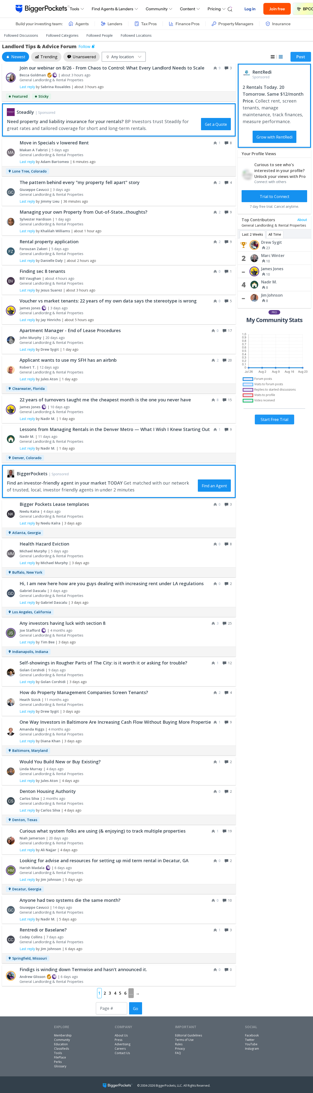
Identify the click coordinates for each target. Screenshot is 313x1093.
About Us (121, 1035)
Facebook (252, 1035)
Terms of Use (184, 1040)
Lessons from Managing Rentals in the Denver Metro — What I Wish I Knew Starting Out (115, 429)
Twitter (250, 1040)
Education (61, 1044)
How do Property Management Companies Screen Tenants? (84, 692)
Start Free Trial (274, 419)
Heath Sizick (30, 699)
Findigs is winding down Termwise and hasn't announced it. (83, 969)
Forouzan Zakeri (33, 248)
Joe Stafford (30, 630)
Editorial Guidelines (188, 1035)
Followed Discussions (21, 35)
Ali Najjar (48, 850)
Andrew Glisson (32, 976)
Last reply (27, 86)
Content (187, 8)
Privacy (180, 1048)
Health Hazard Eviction (44, 544)
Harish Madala (32, 867)
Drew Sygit (271, 242)
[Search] (230, 9)
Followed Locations (136, 35)
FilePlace (60, 1057)
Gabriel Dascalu (33, 590)
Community (157, 8)
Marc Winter (273, 255)
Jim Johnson (272, 295)
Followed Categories (62, 35)
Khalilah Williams (55, 231)
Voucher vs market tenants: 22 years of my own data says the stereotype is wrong (108, 301)
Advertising (122, 1044)
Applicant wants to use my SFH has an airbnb (68, 360)
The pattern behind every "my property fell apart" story (80, 182)
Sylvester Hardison (35, 219)
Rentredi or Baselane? (43, 930)
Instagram (252, 1048)
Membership (63, 1035)
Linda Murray (31, 769)
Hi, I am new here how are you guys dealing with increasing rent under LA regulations (112, 583)
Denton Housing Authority (48, 791)
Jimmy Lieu (50, 201)
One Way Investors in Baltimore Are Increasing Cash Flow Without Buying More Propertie (115, 722)
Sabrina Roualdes (55, 86)
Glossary (60, 1066)
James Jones (272, 268)
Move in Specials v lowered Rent (54, 143)
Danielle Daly (52, 260)
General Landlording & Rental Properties (51, 80)
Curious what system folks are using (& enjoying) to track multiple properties (103, 831)
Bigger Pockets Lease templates (54, 504)
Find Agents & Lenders (112, 8)
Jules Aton (49, 379)
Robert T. (28, 367)
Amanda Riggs (32, 729)
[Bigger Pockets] (43, 9)
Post (300, 56)
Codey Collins (31, 937)
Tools (74, 8)
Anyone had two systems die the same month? (70, 900)
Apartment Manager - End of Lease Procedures (70, 330)
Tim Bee (48, 642)
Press (118, 1040)
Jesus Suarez (51, 290)
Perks (58, 1062)
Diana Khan (50, 741)
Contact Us (122, 1053)
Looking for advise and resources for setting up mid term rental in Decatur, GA (104, 860)
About (302, 219)
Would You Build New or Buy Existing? (60, 762)
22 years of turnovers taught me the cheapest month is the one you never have (105, 400)
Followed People (99, 35)
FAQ (178, 1053)
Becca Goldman (33, 75)
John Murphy (31, 337)
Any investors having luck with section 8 (62, 623)
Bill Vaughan (30, 278)
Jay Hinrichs (51, 319)
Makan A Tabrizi (34, 150)
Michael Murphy (33, 551)
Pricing (214, 8)
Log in (250, 8)
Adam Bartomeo (55, 161)
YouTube (251, 1044)
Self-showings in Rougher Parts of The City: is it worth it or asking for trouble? (103, 663)
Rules (178, 1044)
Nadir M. (269, 282)
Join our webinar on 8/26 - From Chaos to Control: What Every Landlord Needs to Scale (112, 68)
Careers (120, 1048)
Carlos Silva (29, 798)
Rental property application (49, 241)
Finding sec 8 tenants (42, 271)
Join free (277, 8)
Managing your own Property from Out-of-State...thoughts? (83, 212)
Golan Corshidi (32, 670)
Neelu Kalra (29, 511)
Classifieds (61, 1048)
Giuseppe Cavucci (34, 189)
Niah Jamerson (32, 838)
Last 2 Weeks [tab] (252, 234)
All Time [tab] (274, 234)
